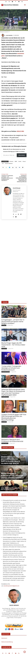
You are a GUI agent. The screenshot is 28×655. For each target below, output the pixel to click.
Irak (3, 163)
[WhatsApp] (6, 167)
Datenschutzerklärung (7, 642)
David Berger (9, 35)
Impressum (4, 638)
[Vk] (19, 1)
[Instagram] (6, 1)
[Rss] (22, 1)
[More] (22, 167)
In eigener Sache (5, 486)
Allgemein (4, 421)
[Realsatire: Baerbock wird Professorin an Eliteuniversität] (14, 431)
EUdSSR (25, 484)
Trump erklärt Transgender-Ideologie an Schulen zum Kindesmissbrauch (11, 368)
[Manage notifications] (24, 652)
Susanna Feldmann (9, 163)
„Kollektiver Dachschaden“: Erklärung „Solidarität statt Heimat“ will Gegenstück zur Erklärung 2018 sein (21, 178)
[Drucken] (12, 167)
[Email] (16, 167)
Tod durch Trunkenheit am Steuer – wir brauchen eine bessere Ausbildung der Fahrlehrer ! (7, 178)
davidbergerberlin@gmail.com (11, 586)
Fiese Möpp (4, 348)
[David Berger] (3, 35)
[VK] (19, 167)
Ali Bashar (11, 161)
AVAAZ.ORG (20, 131)
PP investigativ (5, 396)
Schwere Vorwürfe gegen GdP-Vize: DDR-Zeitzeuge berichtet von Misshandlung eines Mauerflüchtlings (13, 417)
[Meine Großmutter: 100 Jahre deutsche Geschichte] (11, 489)
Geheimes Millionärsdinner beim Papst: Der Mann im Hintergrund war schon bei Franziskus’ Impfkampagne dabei (13, 392)
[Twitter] (9, 1)
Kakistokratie (5, 443)
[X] (2, 167)
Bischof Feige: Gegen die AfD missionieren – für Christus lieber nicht (13, 345)
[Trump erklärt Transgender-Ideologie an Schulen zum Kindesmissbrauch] (14, 358)
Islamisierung (4, 454)
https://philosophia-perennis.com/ (17, 191)
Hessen (24, 161)
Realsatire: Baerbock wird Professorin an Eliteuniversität (12, 440)
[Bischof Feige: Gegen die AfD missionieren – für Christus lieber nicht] (14, 335)
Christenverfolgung (6, 471)
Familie (19, 161)
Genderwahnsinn (5, 371)
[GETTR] (15, 214)
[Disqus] (14, 242)
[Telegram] (9, 167)
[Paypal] (20, 214)
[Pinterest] (15, 1)
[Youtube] (12, 1)
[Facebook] (13, 214)
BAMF (16, 161)
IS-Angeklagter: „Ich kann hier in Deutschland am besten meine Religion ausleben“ (12, 321)
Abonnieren (21, 155)
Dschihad (4, 325)
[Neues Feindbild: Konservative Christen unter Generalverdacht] (14, 474)
